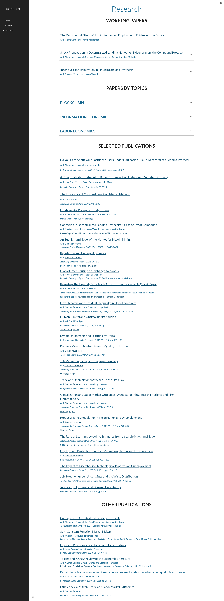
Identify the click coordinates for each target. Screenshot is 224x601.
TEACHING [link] (9, 30)
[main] (126, 9)
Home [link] (7, 20)
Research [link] (8, 25)
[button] (221, 3)
